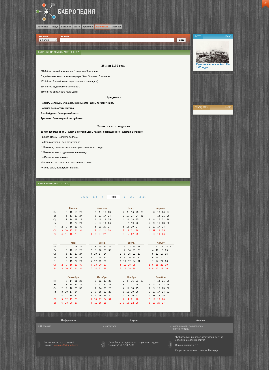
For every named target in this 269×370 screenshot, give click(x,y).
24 (76, 230)
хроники (88, 26)
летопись (43, 26)
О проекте (45, 326)
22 (76, 223)
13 (71, 216)
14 (71, 219)
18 (71, 234)
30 (80, 227)
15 (71, 223)
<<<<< (84, 197)
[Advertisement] (190, 12)
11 (66, 234)
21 (76, 219)
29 (80, 223)
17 (71, 230)
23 (76, 227)
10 (66, 230)
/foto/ (228, 36)
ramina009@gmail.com (66, 345)
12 (71, 212)
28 (80, 219)
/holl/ (228, 107)
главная (116, 26)
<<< (94, 197)
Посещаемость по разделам (187, 326)
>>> (132, 197)
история (66, 26)
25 (76, 234)
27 (80, 216)
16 (71, 227)
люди (55, 26)
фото (77, 26)
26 (80, 212)
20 (76, 216)
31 (80, 230)
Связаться (110, 326)
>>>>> (142, 197)
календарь (102, 26)
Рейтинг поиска (180, 328)
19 (76, 212)
